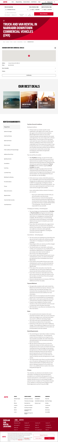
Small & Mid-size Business (39, 400)
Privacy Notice (26, 438)
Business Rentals (27, 1)
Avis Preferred (33, 1)
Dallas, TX (37, 425)
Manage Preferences (44, 435)
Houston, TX (48, 423)
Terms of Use (20, 439)
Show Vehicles (44, 14)
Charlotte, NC (27, 427)
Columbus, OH (37, 423)
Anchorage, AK (16, 425)
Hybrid (15, 407)
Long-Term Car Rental (28, 405)
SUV (15, 400)
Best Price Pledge (48, 400)
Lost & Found (47, 405)
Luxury (15, 412)
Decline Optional (39, 438)
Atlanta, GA (16, 427)
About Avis (47, 398)
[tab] (16, 420)
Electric (15, 409)
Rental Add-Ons (27, 403)
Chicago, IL (27, 429)
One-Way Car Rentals (28, 407)
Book (13, 1)
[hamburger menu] (54, 1)
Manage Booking (19, 1)
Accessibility (47, 412)
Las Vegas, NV (48, 425)
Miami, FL (47, 429)
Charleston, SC (27, 425)
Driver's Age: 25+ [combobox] (7, 14)
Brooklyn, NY (27, 423)
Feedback (47, 407)
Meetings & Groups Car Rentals (28, 413)
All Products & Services (28, 398)
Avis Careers (47, 409)
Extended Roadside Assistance (27, 410)
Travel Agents (37, 398)
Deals (39, 1)
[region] (29, 436)
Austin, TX (16, 429)
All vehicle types (17, 398)
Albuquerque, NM (17, 423)
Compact (15, 405)
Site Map (46, 403)
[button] (29, 55)
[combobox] (16, 9)
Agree (49, 438)
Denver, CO (37, 427)
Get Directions (29, 75)
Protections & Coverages (28, 400)
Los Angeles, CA (48, 427)
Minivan (15, 403)
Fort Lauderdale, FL (38, 429)
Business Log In (38, 403)
